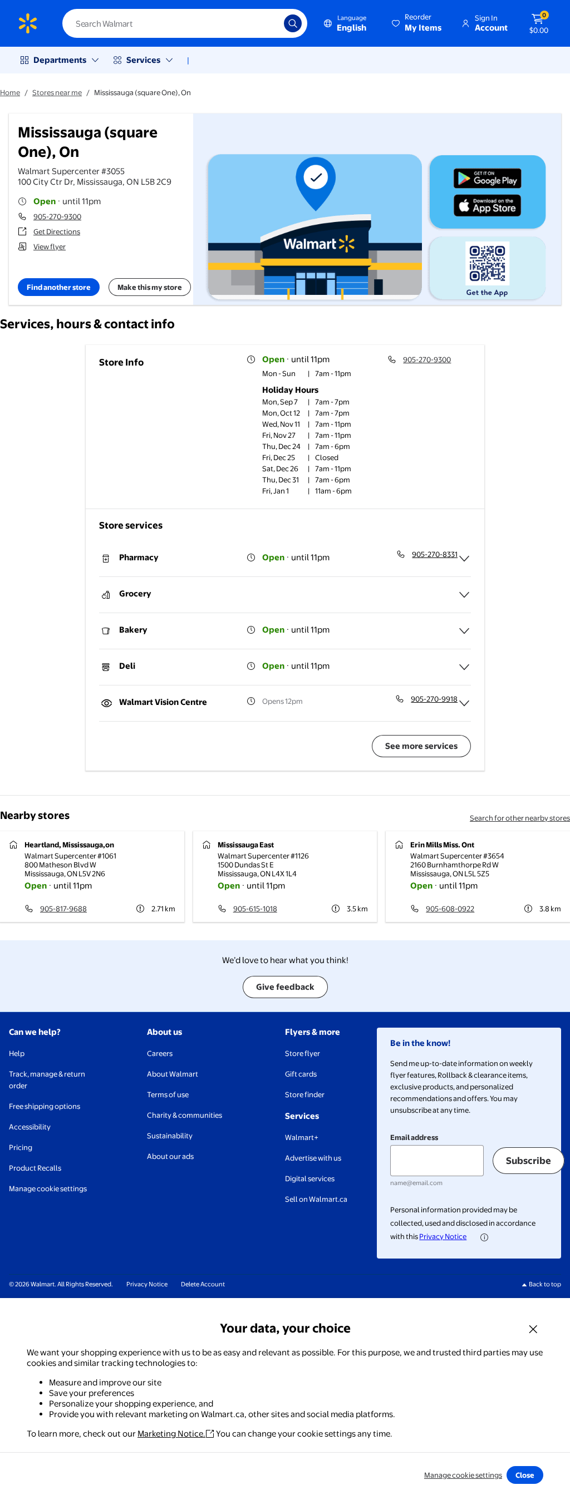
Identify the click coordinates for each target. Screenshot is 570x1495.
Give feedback (285, 986)
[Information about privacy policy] (484, 1237)
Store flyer (302, 1053)
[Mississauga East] (285, 876)
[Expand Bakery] (464, 631)
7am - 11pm (333, 424)
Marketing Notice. (171, 1433)
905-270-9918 (434, 698)
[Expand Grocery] (464, 595)
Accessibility (30, 1126)
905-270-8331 (435, 554)
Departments (59, 60)
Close (524, 1475)
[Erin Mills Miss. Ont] (478, 876)
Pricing (20, 1147)
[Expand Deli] (464, 667)
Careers (160, 1053)
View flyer (49, 246)
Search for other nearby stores (520, 817)
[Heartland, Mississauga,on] (92, 876)
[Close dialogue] (533, 1328)
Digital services (310, 1178)
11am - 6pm (333, 490)
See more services (421, 746)
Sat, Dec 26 (280, 468)
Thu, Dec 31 (280, 479)
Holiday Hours (290, 389)
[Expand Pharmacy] (464, 559)
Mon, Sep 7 (280, 401)
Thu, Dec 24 (281, 446)
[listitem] (310, 374)
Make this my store (149, 287)
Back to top (545, 1284)
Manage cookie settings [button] (48, 1188)
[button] (417, 23)
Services (143, 60)
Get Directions (56, 231)
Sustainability (170, 1135)
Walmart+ (301, 1137)
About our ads (170, 1156)
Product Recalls (35, 1167)
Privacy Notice (442, 1236)
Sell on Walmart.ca (316, 1199)
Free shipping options (44, 1106)
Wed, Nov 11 (281, 424)
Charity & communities (184, 1115)
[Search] (293, 23)
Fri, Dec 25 (278, 457)
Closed (326, 457)
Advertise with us (313, 1157)
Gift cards (301, 1073)
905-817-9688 (63, 908)
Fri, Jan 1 (275, 490)
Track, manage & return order (47, 1079)
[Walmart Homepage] (27, 23)
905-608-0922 (450, 908)
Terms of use (168, 1094)
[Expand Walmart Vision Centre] (464, 703)
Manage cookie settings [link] (463, 1475)
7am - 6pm (332, 446)
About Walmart (172, 1073)
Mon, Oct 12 (281, 412)
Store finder (305, 1094)
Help (16, 1053)
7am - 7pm (332, 401)
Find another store (59, 287)
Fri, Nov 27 (279, 435)
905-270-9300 (57, 216)
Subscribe (528, 1160)
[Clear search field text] (267, 23)
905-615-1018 (255, 908)
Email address (414, 1137)
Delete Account (203, 1284)
